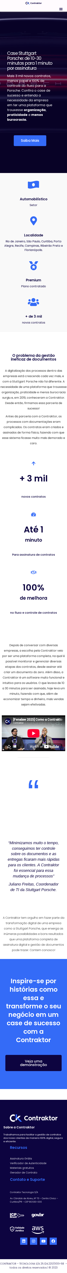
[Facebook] (53, 1241)
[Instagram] (33, 1241)
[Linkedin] (23, 1241)
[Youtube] (43, 1241)
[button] (61, 9)
